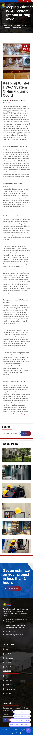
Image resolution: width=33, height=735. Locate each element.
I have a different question (20, 720)
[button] (27, 5)
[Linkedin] (32, 1)
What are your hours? (22, 712)
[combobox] (11, 433)
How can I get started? (22, 716)
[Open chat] (28, 730)
